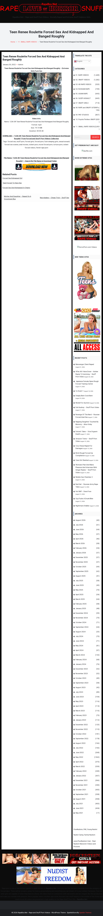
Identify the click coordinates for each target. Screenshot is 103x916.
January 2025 (81, 608)
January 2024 (81, 664)
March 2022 (80, 766)
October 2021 (81, 790)
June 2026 (80, 529)
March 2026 (80, 543)
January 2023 (81, 720)
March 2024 (80, 655)
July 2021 (79, 804)
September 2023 (82, 683)
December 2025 (82, 557)
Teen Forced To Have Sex (12, 183)
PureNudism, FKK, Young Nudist (85, 829)
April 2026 (79, 539)
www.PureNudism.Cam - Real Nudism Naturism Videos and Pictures (85, 844)
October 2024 (81, 622)
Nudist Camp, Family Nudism (84, 835)
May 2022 (79, 757)
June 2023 (80, 697)
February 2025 (81, 604)
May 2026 (79, 534)
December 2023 (82, 669)
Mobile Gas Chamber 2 (84, 477)
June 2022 (80, 752)
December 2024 (82, 613)
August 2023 (80, 687)
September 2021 (82, 794)
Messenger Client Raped (85, 364)
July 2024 (79, 636)
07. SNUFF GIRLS (82, 103)
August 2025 (80, 576)
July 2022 (79, 748)
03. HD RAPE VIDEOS (83, 84)
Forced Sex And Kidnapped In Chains (16, 188)
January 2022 (81, 776)
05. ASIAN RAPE (82, 94)
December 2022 (82, 725)
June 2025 (80, 585)
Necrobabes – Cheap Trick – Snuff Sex (54, 198)
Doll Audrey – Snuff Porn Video (87, 407)
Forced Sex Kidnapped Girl (12, 178)
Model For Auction (83, 403)
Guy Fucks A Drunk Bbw (84, 499)
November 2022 (82, 729)
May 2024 (79, 646)
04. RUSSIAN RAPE (83, 89)
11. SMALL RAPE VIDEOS (85, 127)
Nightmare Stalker (82, 506)
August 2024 (80, 632)
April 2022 (79, 762)
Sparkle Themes (85, 913)
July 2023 (79, 692)
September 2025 (82, 571)
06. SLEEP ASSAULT (83, 98)
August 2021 (80, 799)
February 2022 (81, 771)
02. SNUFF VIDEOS (83, 80)
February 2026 (81, 548)
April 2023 (79, 706)
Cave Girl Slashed (82, 460)
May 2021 (79, 813)
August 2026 (80, 520)
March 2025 (80, 599)
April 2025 (79, 594)
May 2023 (79, 701)
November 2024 (82, 618)
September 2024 (82, 627)
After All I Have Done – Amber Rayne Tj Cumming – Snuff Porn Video (87, 374)
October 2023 (81, 678)
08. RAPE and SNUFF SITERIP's (87, 108)
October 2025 (81, 567)
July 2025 (79, 581)
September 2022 (82, 739)
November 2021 (82, 785)
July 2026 (79, 525)
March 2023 (80, 711)
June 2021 (80, 808)
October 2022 (81, 734)
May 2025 (79, 590)
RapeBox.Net (51, 888)
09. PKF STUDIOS (82, 115)
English (79, 61)
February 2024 (81, 660)
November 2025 (82, 562)
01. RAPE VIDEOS (82, 75)
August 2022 (80, 743)
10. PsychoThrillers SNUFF (86, 119)
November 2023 (82, 673)
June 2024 (80, 641)
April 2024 (79, 650)
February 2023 (81, 715)
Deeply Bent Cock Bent (84, 396)
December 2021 (82, 780)
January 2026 (81, 553)
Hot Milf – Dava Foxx (83, 491)
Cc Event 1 (80, 391)
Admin (20, 65)
